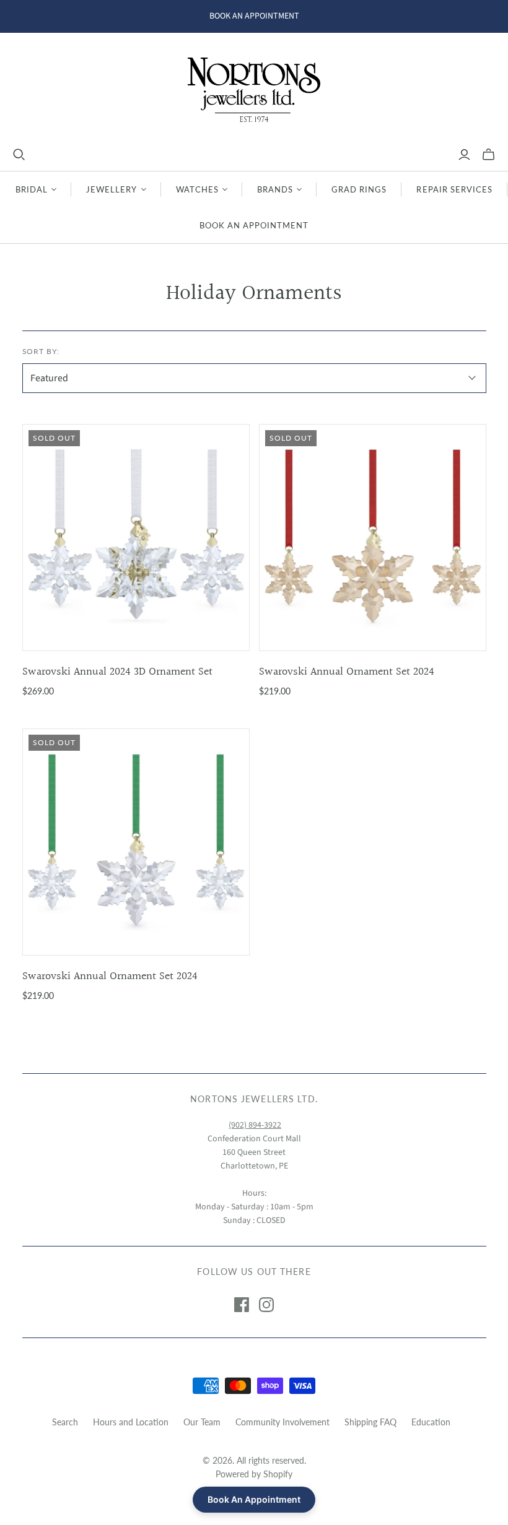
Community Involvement (282, 1422)
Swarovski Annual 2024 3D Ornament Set (117, 672)
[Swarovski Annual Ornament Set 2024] (372, 537)
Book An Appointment (254, 225)
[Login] (464, 155)
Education (430, 1422)
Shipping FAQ (370, 1422)
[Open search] (19, 155)
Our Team (202, 1422)
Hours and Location (131, 1422)
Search (65, 1422)
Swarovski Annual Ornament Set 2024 (346, 672)
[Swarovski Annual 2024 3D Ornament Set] (136, 537)
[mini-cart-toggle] (488, 155)
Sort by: (41, 351)
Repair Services (454, 189)
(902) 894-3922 (255, 1125)
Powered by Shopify (254, 1474)
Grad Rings (359, 189)
